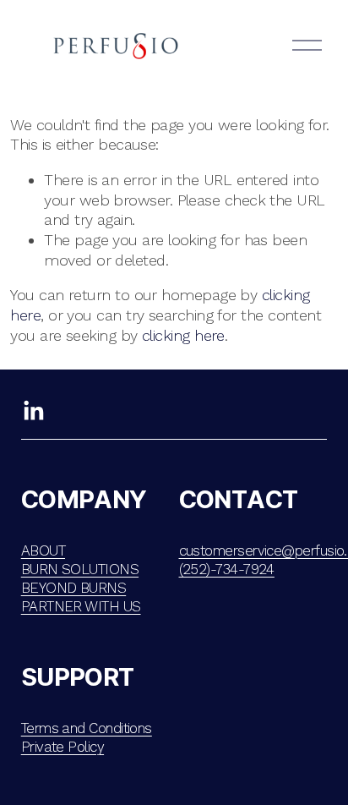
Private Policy (62, 746)
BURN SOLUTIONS (80, 569)
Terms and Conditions (86, 728)
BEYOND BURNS (73, 587)
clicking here (183, 335)
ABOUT (43, 550)
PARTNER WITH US (81, 606)
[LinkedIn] (33, 411)
